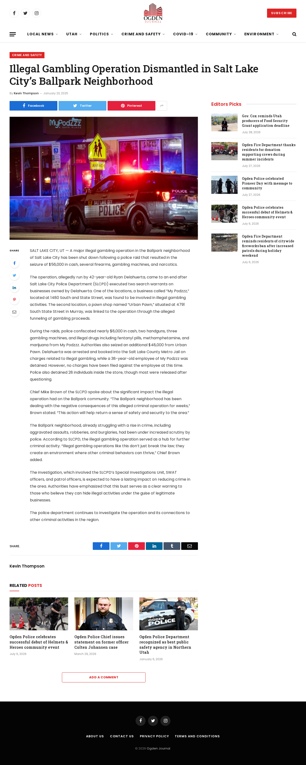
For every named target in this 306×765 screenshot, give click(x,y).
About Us (95, 736)
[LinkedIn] (14, 287)
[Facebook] (14, 263)
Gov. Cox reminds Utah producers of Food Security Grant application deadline (266, 121)
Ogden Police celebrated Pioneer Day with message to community (267, 183)
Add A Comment (103, 677)
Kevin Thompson (26, 93)
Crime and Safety (141, 34)
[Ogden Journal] (153, 13)
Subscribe (281, 13)
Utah (71, 34)
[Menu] (13, 34)
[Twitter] (14, 275)
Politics (99, 34)
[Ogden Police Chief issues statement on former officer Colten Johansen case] (103, 613)
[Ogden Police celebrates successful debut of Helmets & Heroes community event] (39, 613)
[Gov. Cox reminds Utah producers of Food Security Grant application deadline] (224, 122)
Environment (259, 34)
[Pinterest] (14, 299)
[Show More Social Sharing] (162, 106)
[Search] (293, 34)
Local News (40, 34)
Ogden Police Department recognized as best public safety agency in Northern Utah (165, 644)
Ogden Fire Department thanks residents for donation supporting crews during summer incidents (268, 152)
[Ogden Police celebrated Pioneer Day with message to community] (224, 185)
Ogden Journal (158, 748)
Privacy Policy (154, 736)
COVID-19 (183, 34)
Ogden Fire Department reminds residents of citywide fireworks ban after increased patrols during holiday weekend (268, 246)
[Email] (14, 312)
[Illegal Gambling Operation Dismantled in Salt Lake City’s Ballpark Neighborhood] (104, 178)
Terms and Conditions (197, 736)
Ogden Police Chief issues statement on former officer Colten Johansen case (101, 642)
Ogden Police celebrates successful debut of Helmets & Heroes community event (39, 642)
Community (219, 34)
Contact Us (122, 736)
